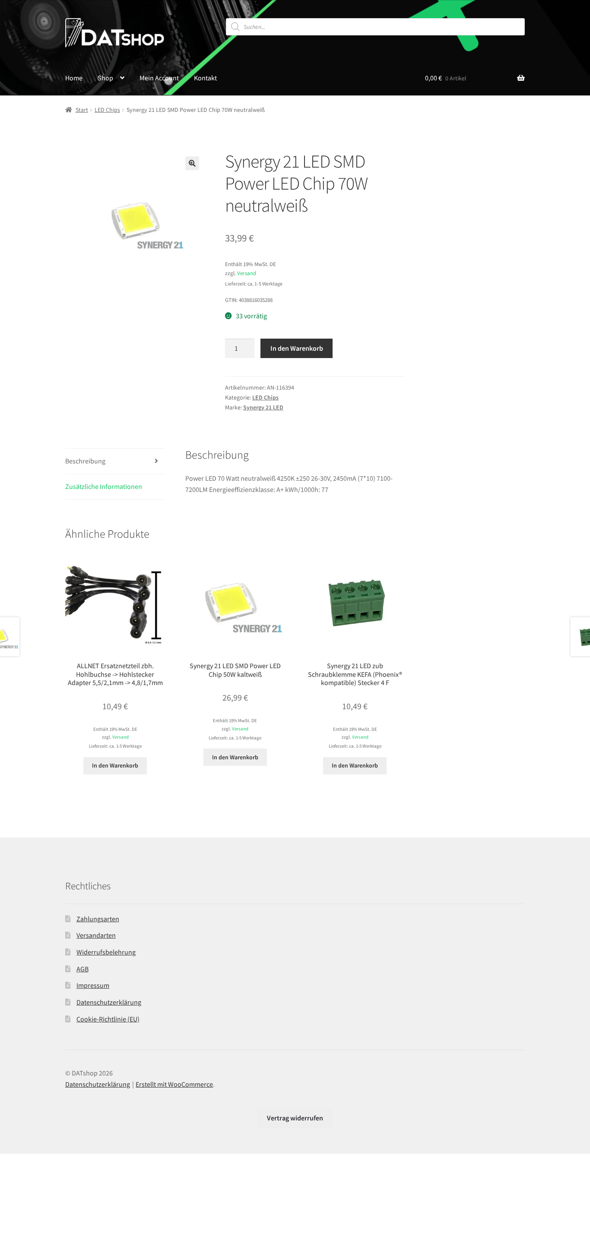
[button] (192, 163)
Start (82, 110)
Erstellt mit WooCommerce (174, 1084)
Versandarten (96, 935)
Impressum (92, 985)
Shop (105, 77)
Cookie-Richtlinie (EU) (108, 1019)
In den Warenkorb (296, 348)
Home (73, 77)
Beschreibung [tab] (85, 461)
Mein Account (159, 77)
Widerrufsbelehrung (106, 952)
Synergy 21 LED (263, 407)
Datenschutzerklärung (108, 1002)
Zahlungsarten (97, 918)
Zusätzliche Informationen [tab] (103, 486)
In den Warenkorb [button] (115, 765)
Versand (246, 273)
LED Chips (107, 110)
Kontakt (205, 77)
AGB (82, 968)
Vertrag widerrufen (295, 1117)
